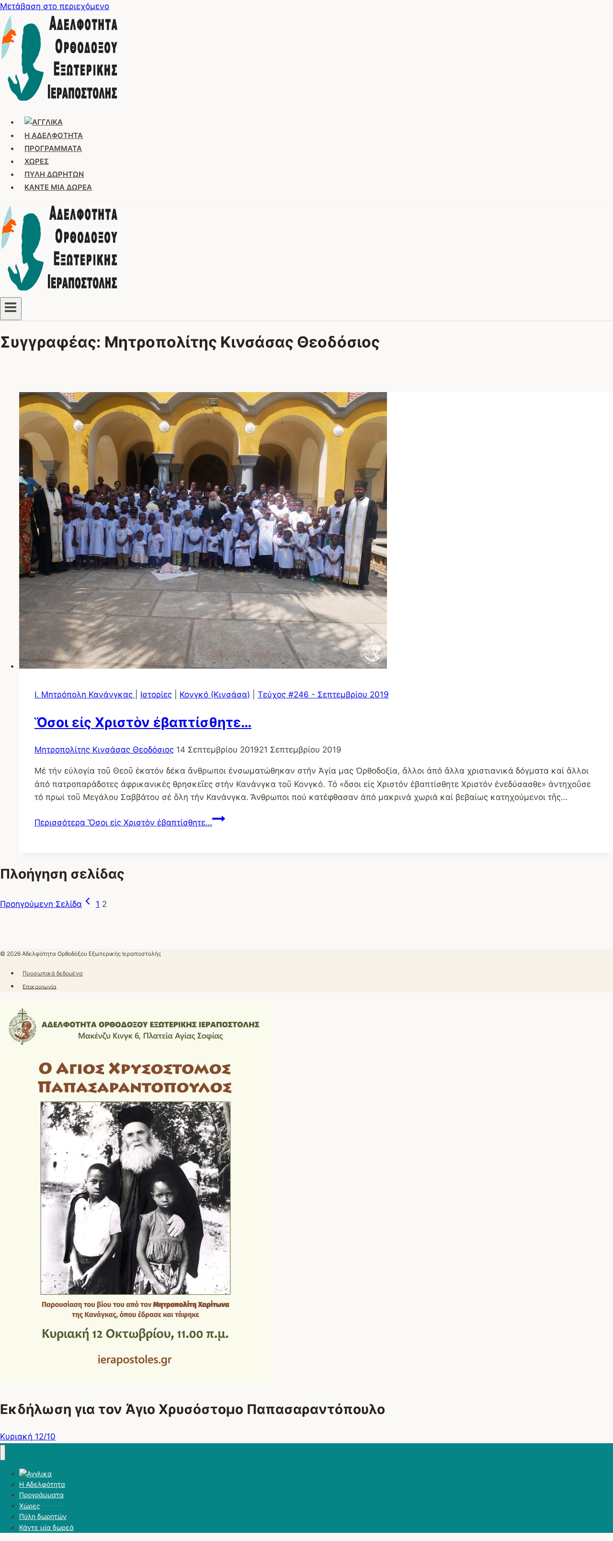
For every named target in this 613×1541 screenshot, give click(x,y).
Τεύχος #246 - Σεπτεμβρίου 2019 (323, 694)
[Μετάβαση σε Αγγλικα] (43, 122)
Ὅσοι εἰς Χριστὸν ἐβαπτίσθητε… (142, 722)
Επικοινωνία (40, 986)
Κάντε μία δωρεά (58, 187)
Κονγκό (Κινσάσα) (215, 694)
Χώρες (36, 161)
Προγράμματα (53, 148)
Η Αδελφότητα (53, 135)
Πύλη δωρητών (54, 174)
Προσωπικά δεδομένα (53, 973)
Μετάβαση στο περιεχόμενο (54, 6)
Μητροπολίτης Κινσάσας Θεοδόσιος (104, 749)
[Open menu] (11, 308)
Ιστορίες (156, 694)
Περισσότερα (123, 822)
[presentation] (316, 532)
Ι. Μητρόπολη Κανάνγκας (84, 694)
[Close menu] (2, 1452)
